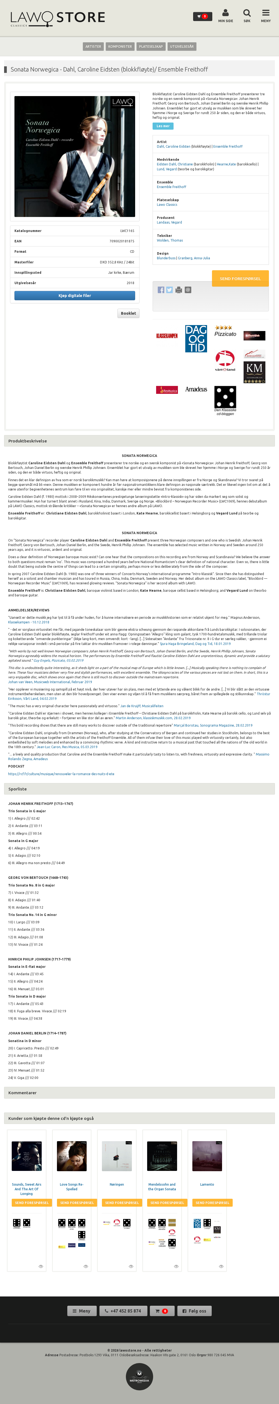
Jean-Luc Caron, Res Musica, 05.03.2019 (67, 747)
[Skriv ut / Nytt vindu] (178, 289)
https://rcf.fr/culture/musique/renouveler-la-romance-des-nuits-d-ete (61, 774)
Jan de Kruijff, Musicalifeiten (142, 706)
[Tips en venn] (188, 289)
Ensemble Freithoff (227, 146)
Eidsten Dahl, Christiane (175, 164)
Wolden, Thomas (170, 240)
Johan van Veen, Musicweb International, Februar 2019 (50, 682)
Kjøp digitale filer (75, 295)
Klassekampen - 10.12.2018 (28, 622)
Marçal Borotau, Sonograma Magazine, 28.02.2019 (213, 725)
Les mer (163, 126)
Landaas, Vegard (169, 222)
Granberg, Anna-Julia (194, 258)
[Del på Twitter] (169, 289)
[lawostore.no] (57, 19)
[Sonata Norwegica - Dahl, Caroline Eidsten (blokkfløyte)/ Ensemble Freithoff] (74, 156)
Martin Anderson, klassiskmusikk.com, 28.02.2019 (153, 718)
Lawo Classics (167, 204)
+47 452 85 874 (126, 1310)
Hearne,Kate (226, 164)
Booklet (128, 313)
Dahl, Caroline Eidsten (173, 146)
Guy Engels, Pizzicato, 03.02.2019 (58, 660)
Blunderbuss (166, 258)
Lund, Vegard (167, 169)
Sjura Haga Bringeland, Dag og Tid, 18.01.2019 (195, 644)
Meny (85, 1310)
